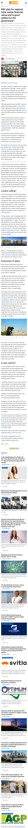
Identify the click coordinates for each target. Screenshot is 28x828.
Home (2, 6)
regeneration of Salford (13, 230)
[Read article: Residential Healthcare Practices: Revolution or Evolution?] (14, 692)
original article (14, 440)
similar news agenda (11, 255)
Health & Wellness (7, 719)
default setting (16, 170)
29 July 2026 (14, 494)
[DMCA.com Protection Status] (14, 448)
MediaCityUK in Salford (12, 220)
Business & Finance (7, 592)
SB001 (6, 443)
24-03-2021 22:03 (21, 58)
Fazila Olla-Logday (6, 494)
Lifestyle (4, 467)
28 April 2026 (14, 716)
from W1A (6, 212)
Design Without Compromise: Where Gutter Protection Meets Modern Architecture (12, 806)
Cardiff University (12, 83)
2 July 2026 (14, 558)
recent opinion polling (14, 141)
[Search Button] (26, 2)
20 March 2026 (15, 810)
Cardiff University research (10, 145)
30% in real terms (12, 298)
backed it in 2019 (5, 423)
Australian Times (6, 528)
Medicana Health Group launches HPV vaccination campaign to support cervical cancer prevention (14, 712)
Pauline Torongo (6, 464)
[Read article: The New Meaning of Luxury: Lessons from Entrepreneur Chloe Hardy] (14, 597)
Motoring (5, 497)
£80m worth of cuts (11, 302)
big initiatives (20, 108)
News (6, 6)
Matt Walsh (4, 83)
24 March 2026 (14, 778)
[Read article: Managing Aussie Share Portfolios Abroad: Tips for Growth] (14, 567)
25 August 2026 (14, 464)
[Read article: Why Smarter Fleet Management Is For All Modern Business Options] (14, 502)
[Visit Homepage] (13, 2)
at (3, 561)
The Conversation (10, 58)
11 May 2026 (13, 654)
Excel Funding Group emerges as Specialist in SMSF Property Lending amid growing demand (12, 617)
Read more (6, 486)
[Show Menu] (2, 2)
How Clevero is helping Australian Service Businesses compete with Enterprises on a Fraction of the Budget (14, 744)
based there (7, 126)
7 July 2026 (13, 528)
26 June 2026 (13, 620)
